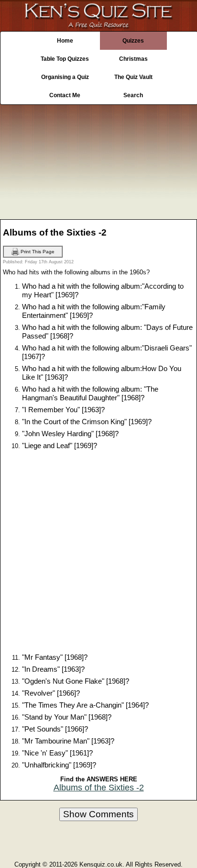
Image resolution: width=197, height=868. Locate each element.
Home (65, 41)
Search (133, 95)
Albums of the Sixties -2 (99, 787)
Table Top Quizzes (65, 59)
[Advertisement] (98, 159)
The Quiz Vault (133, 77)
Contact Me (64, 95)
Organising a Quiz (65, 77)
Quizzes (133, 41)
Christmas (133, 59)
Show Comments (98, 814)
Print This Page (37, 251)
